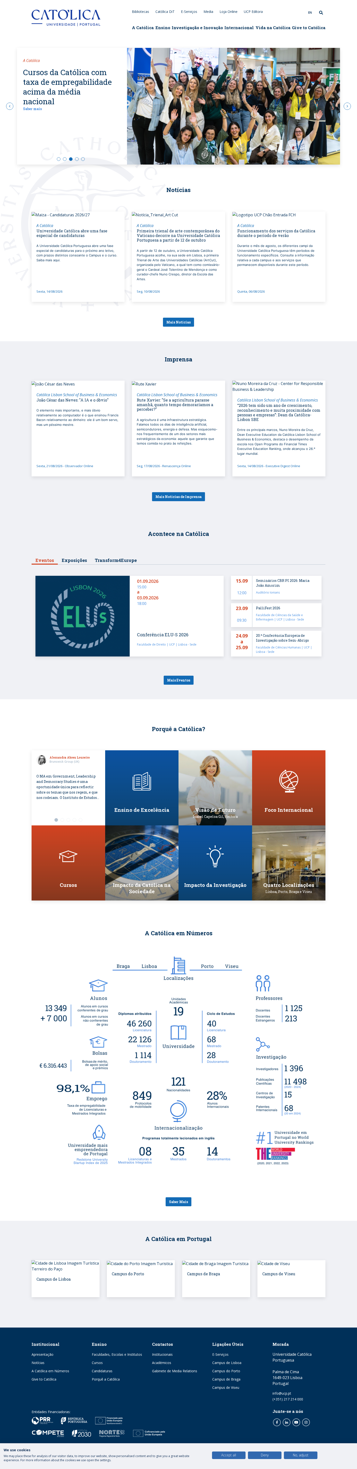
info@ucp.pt (281, 1393)
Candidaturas (102, 1371)
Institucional (46, 1344)
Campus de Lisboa (226, 1362)
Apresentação (42, 1354)
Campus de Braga (226, 1379)
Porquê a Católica (106, 1379)
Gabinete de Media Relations (174, 1371)
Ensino (162, 27)
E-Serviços (189, 11)
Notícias (38, 1362)
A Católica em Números (50, 1371)
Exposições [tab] (74, 560)
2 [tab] (65, 159)
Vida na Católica (272, 27)
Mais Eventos (178, 680)
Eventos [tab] (44, 560)
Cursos (97, 1362)
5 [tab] (83, 159)
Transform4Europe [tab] (116, 560)
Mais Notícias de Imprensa (178, 496)
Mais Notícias (178, 322)
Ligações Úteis (227, 1344)
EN (310, 12)
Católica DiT (165, 11)
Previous (9, 106)
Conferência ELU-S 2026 (162, 635)
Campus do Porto (226, 1371)
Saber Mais (178, 1201)
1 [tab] (58, 159)
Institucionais (162, 1354)
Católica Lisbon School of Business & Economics (76, 394)
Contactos (162, 1344)
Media (208, 11)
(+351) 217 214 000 (287, 1399)
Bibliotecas (140, 11)
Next (347, 106)
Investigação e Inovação (197, 27)
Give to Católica (308, 27)
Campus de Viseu (225, 1387)
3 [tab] (71, 159)
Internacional (239, 27)
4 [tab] (77, 159)
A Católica (143, 27)
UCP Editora (253, 11)
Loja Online (229, 11)
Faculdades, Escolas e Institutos (117, 1354)
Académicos (161, 1362)
